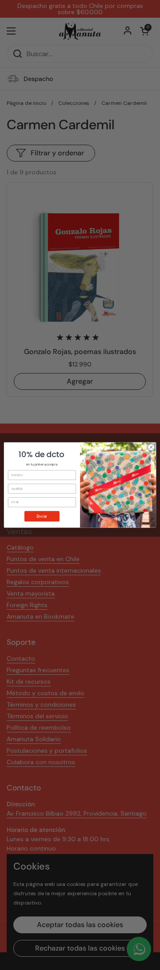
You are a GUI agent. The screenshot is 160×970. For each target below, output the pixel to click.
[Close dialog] (151, 447)
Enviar (41, 516)
